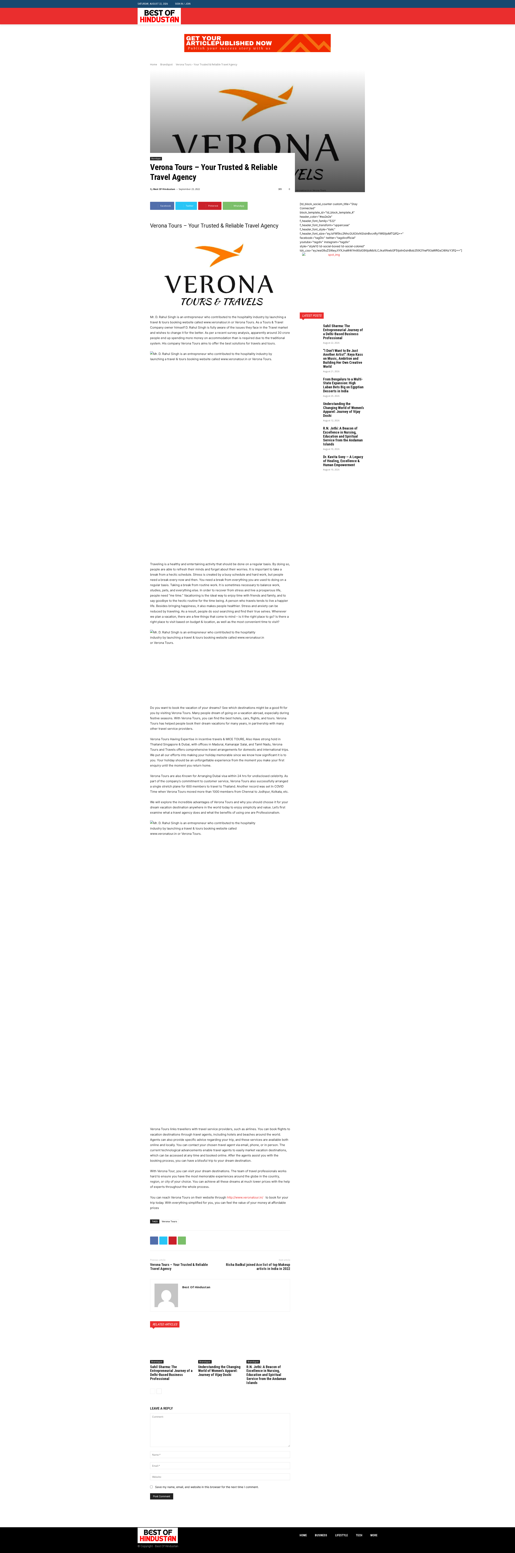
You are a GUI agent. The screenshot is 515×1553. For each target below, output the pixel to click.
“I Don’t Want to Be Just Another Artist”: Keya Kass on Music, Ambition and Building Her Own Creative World (343, 358)
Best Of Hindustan (164, 189)
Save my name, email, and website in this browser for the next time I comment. (207, 1487)
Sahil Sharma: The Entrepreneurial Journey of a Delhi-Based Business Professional (171, 1373)
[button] (374, 4)
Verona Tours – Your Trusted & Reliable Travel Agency (179, 1266)
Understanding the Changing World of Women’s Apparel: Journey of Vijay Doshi (219, 1371)
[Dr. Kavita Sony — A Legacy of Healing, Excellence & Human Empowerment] (310, 462)
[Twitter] (375, 16)
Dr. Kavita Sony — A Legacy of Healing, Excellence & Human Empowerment (343, 461)
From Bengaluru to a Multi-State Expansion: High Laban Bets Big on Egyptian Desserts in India (343, 385)
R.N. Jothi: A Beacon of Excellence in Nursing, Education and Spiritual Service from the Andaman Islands (266, 1375)
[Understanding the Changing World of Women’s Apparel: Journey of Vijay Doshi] (220, 1348)
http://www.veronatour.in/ (245, 1197)
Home (153, 64)
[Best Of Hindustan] (166, 1295)
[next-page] (159, 1391)
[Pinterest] (173, 1241)
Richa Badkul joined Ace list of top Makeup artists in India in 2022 (258, 1266)
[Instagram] (369, 16)
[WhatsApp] (182, 1241)
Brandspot (166, 64)
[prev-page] (152, 1391)
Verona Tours (169, 1221)
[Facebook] (362, 16)
